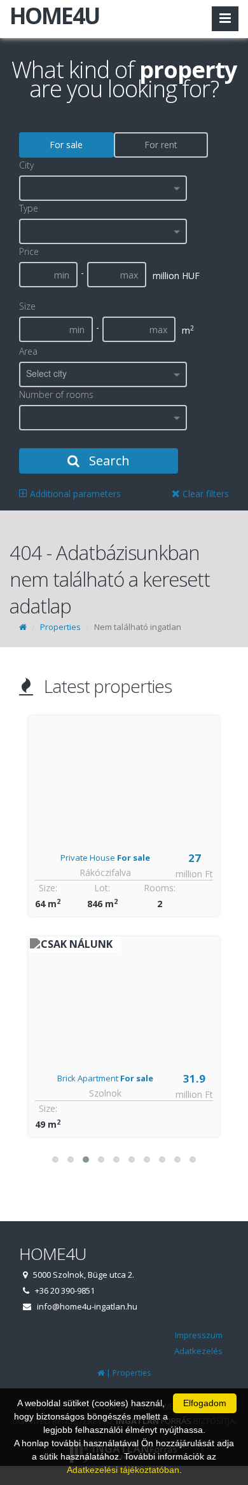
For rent (160, 145)
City (26, 165)
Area (28, 351)
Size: (48, 888)
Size (27, 306)
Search (108, 460)
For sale (66, 145)
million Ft (195, 874)
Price (29, 251)
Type (28, 208)
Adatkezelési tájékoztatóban (123, 1470)
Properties (60, 627)
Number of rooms (56, 394)
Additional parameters (74, 494)
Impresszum (199, 1335)
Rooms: (160, 888)
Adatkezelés (198, 1351)
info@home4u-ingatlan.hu (87, 1306)
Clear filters (204, 494)
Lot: (103, 888)
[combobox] (103, 188)
